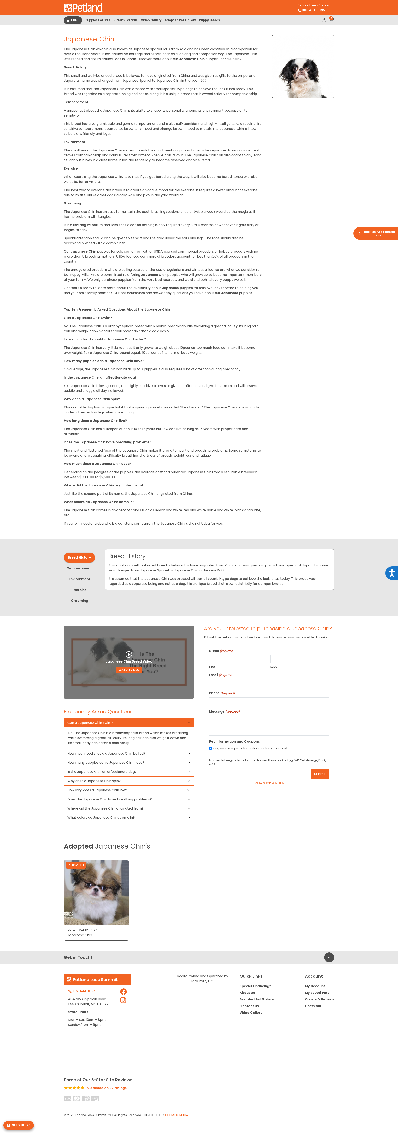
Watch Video (129, 670)
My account (315, 986)
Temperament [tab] (79, 568)
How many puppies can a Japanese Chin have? (105, 762)
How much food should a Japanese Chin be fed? (106, 753)
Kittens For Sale (126, 20)
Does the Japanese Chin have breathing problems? (109, 799)
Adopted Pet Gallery (180, 20)
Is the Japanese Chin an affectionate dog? (102, 771)
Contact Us (249, 1006)
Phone (222, 693)
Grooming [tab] (79, 600)
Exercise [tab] (79, 589)
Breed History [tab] (79, 557)
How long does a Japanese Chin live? (97, 790)
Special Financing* (255, 986)
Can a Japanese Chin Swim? (90, 722)
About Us (247, 992)
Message (224, 711)
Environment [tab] (79, 579)
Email (221, 674)
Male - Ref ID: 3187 (82, 930)
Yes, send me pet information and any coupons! (250, 748)
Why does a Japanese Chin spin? (94, 781)
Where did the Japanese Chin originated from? (105, 808)
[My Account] (324, 20)
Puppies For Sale (97, 20)
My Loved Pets (317, 992)
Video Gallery (151, 20)
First (212, 666)
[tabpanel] (219, 569)
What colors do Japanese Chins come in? (101, 817)
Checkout (313, 1006)
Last (273, 666)
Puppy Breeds (209, 20)
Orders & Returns (319, 999)
